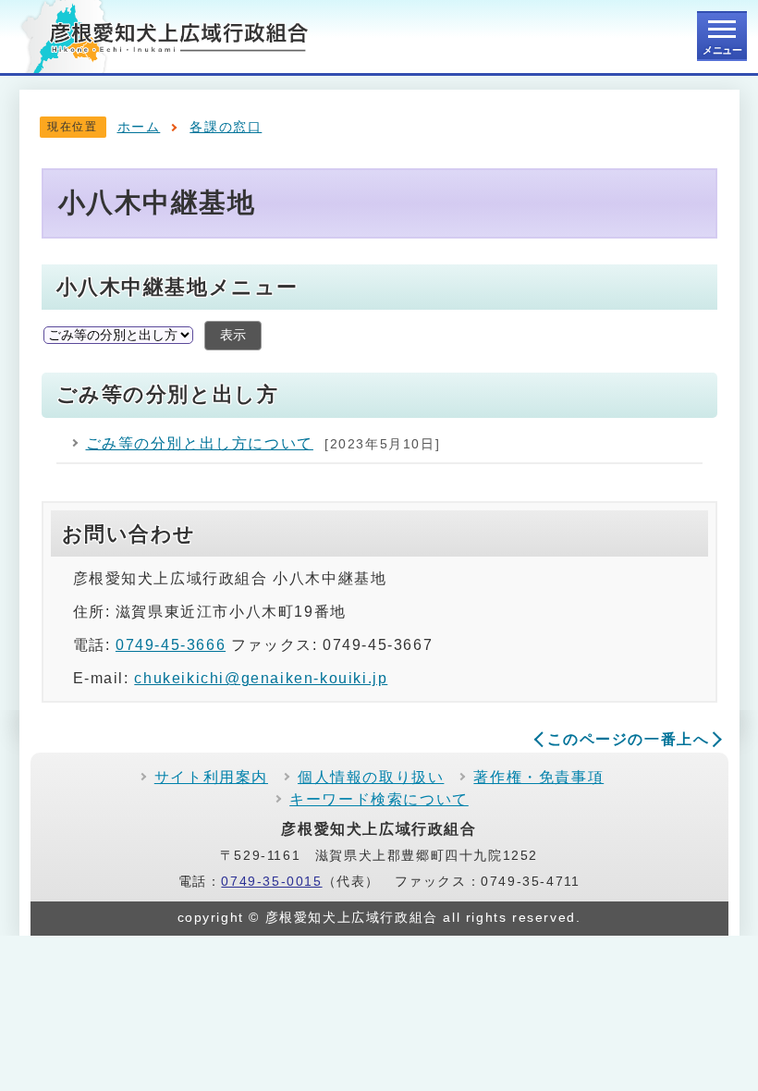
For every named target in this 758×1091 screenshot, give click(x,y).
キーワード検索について (379, 799)
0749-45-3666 (171, 645)
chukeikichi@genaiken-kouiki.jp (260, 678)
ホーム (139, 127)
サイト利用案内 (211, 777)
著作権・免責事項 (538, 777)
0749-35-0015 (271, 882)
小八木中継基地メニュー (178, 287)
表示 (233, 335)
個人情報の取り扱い (371, 777)
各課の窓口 (226, 127)
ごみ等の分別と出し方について (199, 443)
